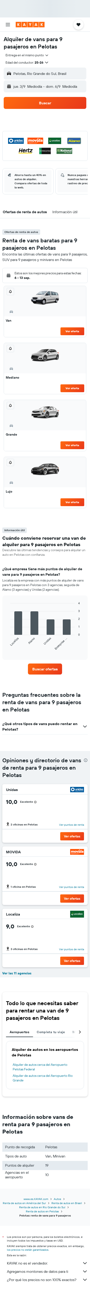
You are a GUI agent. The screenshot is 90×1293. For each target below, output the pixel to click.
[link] (45, 669)
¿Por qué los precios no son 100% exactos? (41, 1279)
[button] (8, 25)
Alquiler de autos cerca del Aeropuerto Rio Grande (43, 1078)
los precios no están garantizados (27, 1249)
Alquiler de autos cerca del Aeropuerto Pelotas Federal (40, 1067)
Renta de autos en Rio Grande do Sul (42, 1207)
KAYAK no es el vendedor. (27, 1263)
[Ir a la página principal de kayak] (30, 24)
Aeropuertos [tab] (19, 1032)
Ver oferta (72, 331)
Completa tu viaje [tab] (51, 1032)
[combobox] (27, 55)
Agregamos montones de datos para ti (37, 1271)
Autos (57, 1199)
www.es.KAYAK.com (36, 1199)
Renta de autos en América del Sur (24, 1203)
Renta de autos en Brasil (66, 1203)
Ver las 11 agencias (16, 973)
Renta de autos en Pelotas (42, 1211)
